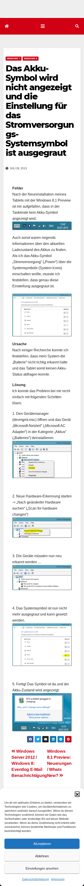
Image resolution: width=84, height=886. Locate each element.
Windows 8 (30, 58)
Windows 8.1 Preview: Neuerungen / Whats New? (59, 763)
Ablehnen (42, 856)
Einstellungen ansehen (42, 868)
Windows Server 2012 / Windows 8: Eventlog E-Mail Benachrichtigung (29, 763)
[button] (77, 794)
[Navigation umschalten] (43, 26)
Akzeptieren (42, 844)
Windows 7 (13, 58)
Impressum (58, 879)
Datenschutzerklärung (35, 879)
